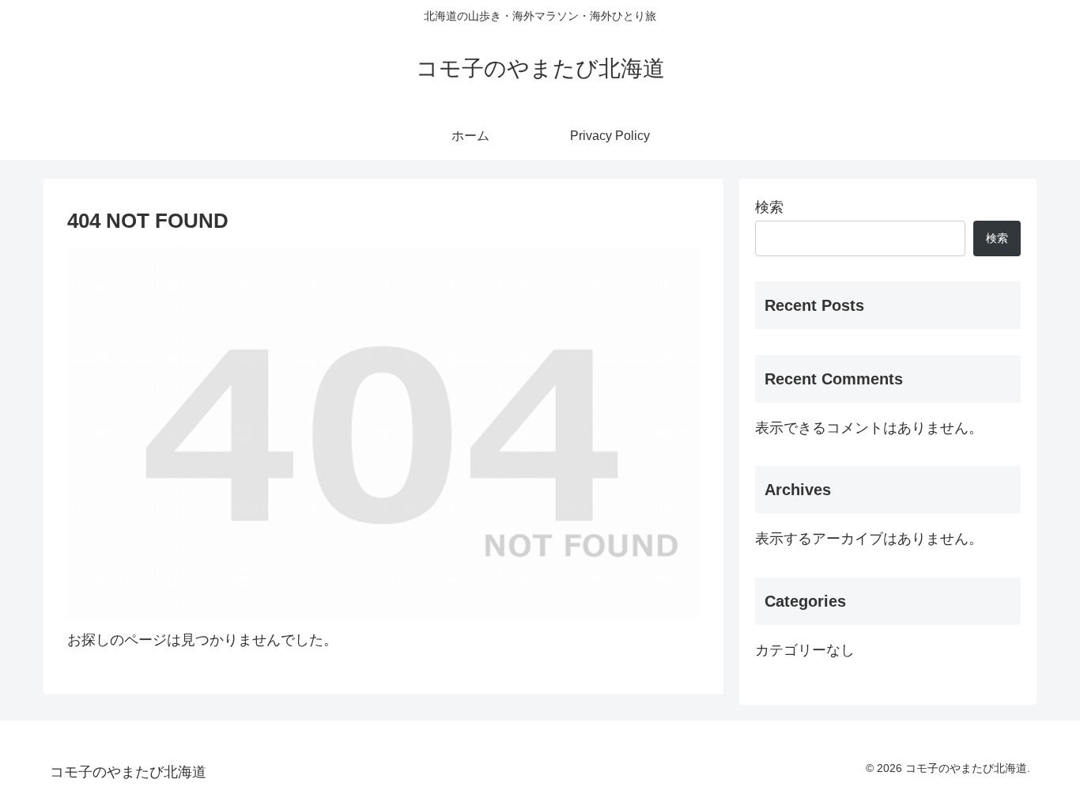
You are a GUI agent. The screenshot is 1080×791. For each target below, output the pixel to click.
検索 (769, 207)
